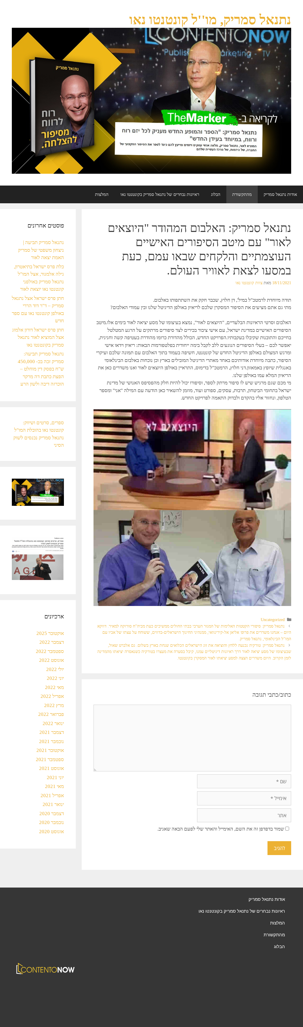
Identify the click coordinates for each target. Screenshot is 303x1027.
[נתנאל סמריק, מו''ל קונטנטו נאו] (151, 100)
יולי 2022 (55, 669)
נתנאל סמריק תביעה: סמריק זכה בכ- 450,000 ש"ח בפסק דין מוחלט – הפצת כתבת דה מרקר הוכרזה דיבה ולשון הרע (41, 369)
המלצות (102, 194)
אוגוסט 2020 (51, 831)
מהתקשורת (242, 194)
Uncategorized (273, 619)
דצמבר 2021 (51, 732)
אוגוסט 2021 (51, 768)
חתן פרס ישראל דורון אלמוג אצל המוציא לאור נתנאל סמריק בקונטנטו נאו (38, 337)
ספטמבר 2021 (50, 759)
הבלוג (215, 194)
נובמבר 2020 (51, 822)
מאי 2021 (54, 786)
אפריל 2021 (52, 795)
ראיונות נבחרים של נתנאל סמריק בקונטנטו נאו (159, 194)
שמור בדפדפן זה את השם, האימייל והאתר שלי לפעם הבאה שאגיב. (220, 829)
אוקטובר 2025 (50, 633)
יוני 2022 (55, 678)
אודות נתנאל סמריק (280, 194)
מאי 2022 (54, 687)
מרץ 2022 (54, 705)
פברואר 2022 (51, 714)
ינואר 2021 (53, 804)
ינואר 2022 (53, 723)
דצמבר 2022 (51, 642)
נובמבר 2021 (51, 741)
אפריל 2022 (52, 696)
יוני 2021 (55, 777)
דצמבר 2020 (51, 813)
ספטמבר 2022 (50, 651)
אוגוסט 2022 (51, 660)
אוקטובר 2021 (50, 750)
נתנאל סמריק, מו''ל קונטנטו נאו (210, 19)
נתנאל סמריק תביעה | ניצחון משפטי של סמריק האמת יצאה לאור (41, 250)
